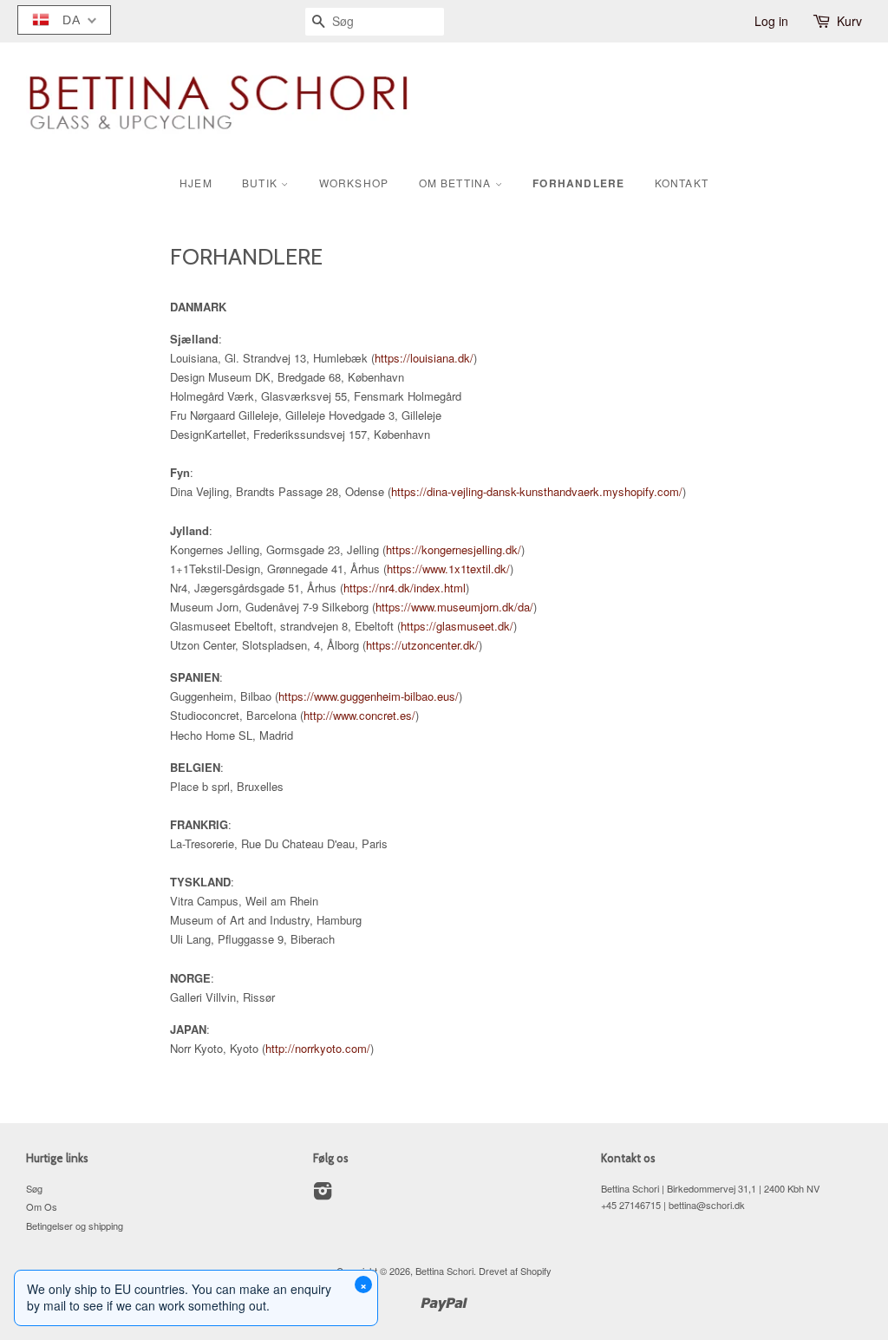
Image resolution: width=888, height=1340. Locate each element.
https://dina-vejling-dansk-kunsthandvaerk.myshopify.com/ (536, 491)
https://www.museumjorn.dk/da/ (454, 606)
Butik (261, 182)
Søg (34, 1188)
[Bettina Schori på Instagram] (322, 1194)
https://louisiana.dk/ (424, 358)
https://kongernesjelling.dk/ (453, 549)
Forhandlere (578, 183)
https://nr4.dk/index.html (404, 587)
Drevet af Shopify (515, 1271)
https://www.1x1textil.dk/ (448, 568)
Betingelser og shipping (74, 1225)
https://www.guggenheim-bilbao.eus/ (368, 696)
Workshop (354, 182)
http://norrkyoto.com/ (317, 1048)
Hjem (196, 182)
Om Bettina (457, 182)
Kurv (849, 20)
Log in (771, 20)
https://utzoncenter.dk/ (422, 645)
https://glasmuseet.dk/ (457, 626)
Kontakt (681, 182)
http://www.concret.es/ (359, 715)
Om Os (41, 1206)
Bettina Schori (444, 1271)
